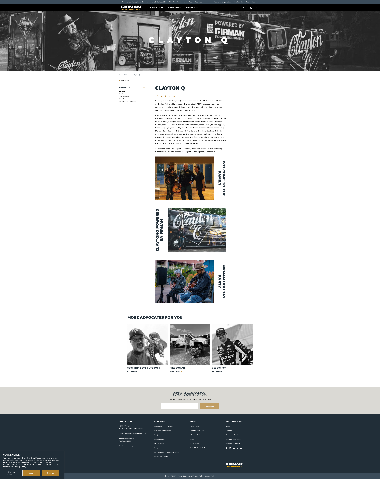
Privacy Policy (20, 467)
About (228, 426)
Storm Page (159, 443)
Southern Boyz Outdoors (127, 101)
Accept (31, 473)
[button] (244, 7)
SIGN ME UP (209, 406)
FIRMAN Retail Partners (199, 448)
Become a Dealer (161, 456)
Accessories (194, 443)
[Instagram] (230, 448)
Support (190, 8)
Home (121, 75)
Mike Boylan (123, 99)
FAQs (156, 435)
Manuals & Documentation (164, 426)
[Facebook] (227, 448)
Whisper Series (196, 435)
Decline (50, 473)
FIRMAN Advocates (233, 443)
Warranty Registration (222, 2)
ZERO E (193, 439)
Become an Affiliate (233, 439)
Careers (229, 431)
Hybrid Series (195, 426)
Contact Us (238, 2)
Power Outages (252, 2)
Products (155, 8)
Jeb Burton (123, 94)
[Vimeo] (238, 448)
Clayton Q (122, 91)
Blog (156, 448)
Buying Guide (174, 8)
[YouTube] (241, 448)
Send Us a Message (126, 446)
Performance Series (197, 431)
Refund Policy (210, 476)
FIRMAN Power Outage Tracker (166, 452)
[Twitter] (234, 448)
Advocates (128, 75)
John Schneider (124, 96)
